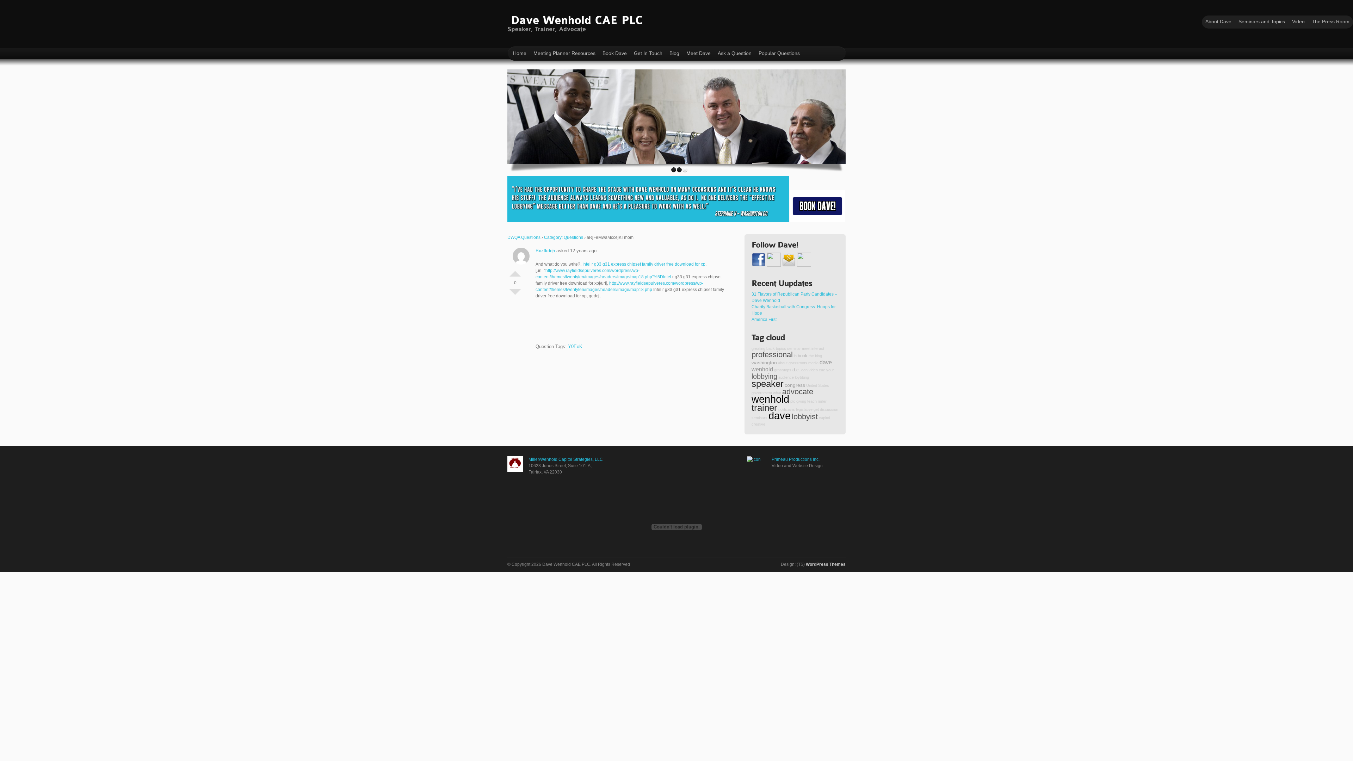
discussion (829, 409)
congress (795, 385)
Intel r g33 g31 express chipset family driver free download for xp (643, 264)
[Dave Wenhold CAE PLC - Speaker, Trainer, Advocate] (576, 22)
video (813, 370)
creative (758, 424)
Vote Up (515, 271)
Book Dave (615, 53)
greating (758, 348)
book (803, 355)
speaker (768, 384)
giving (801, 401)
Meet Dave (698, 53)
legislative (804, 409)
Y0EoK (575, 346)
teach (812, 401)
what (777, 393)
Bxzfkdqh (545, 250)
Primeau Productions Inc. (796, 459)
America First (764, 319)
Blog (674, 53)
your (830, 370)
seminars (759, 418)
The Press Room (1330, 21)
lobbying (764, 376)
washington (764, 362)
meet (806, 348)
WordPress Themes (826, 564)
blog (818, 356)
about (782, 363)
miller (822, 401)
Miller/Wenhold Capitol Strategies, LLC (566, 459)
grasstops (782, 370)
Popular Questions (779, 53)
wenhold (770, 399)
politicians (786, 409)
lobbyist (805, 416)
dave (779, 415)
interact (817, 348)
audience (786, 377)
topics (781, 348)
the (811, 356)
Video (1298, 21)
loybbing (802, 377)
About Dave (1218, 21)
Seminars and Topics (1261, 21)
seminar (794, 348)
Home (519, 53)
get (816, 409)
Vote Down (515, 295)
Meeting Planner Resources (564, 53)
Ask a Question (735, 53)
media (813, 363)
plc (792, 401)
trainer (764, 408)
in (795, 356)
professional (772, 354)
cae (822, 370)
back (770, 348)
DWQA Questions (523, 237)
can (804, 370)
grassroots (798, 363)
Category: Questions (563, 237)
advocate (797, 391)
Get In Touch (648, 53)
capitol (824, 418)
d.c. (796, 369)
